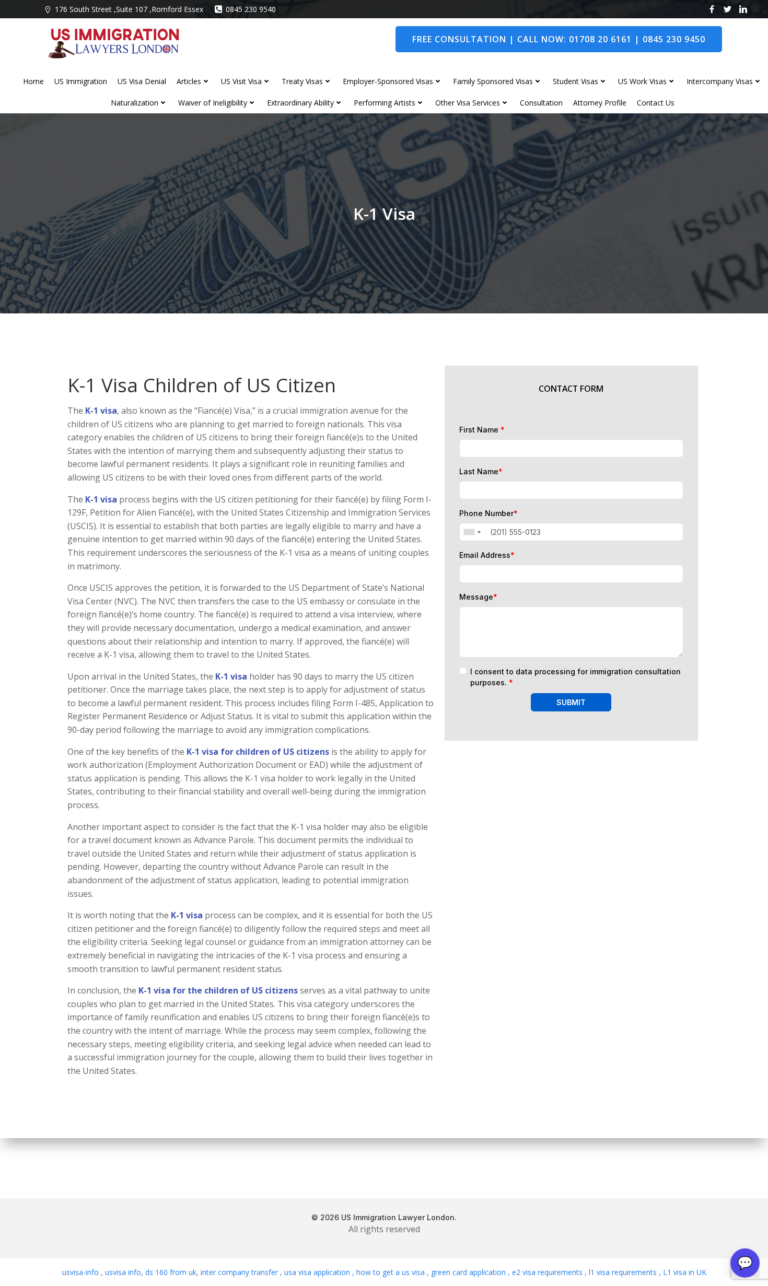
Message (478, 596)
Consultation (541, 103)
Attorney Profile (599, 103)
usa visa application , (318, 1272)
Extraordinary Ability (300, 103)
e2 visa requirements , (548, 1272)
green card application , (469, 1272)
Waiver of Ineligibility (212, 103)
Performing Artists (384, 103)
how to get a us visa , (391, 1272)
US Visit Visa (241, 81)
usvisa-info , (83, 1272)
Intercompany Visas (719, 81)
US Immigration (80, 81)
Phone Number (488, 513)
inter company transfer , (240, 1272)
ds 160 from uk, (171, 1272)
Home (33, 81)
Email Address (487, 555)
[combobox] (472, 532)
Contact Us (655, 103)
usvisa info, (124, 1272)
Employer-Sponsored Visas (388, 81)
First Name (482, 429)
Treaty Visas (302, 81)
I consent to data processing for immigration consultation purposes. (575, 677)
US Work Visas (642, 81)
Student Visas (575, 81)
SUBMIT (571, 702)
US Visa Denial (142, 81)
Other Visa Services (467, 103)
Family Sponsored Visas (493, 81)
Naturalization (134, 103)
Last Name (481, 471)
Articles (189, 81)
